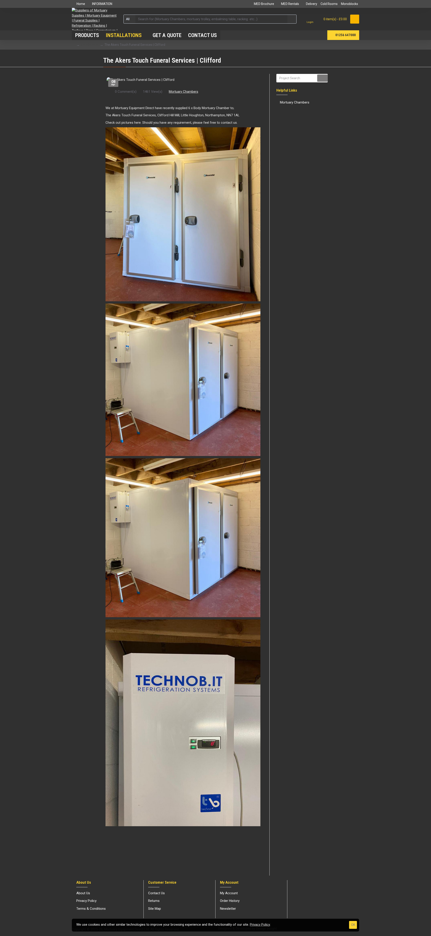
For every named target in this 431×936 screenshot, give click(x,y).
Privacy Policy (260, 925)
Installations (89, 44)
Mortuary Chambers (183, 92)
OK (353, 925)
